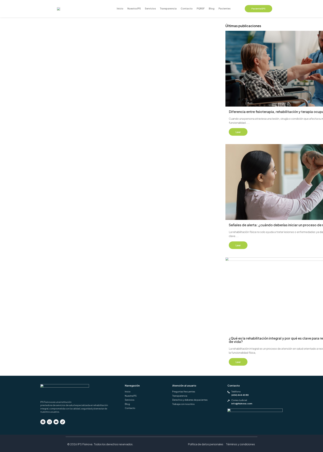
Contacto (187, 8)
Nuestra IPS (134, 8)
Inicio (120, 8)
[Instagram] (49, 421)
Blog (211, 8)
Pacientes (224, 8)
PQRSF (201, 8)
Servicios (150, 8)
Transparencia (168, 8)
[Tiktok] (62, 421)
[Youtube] (56, 421)
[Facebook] (42, 421)
